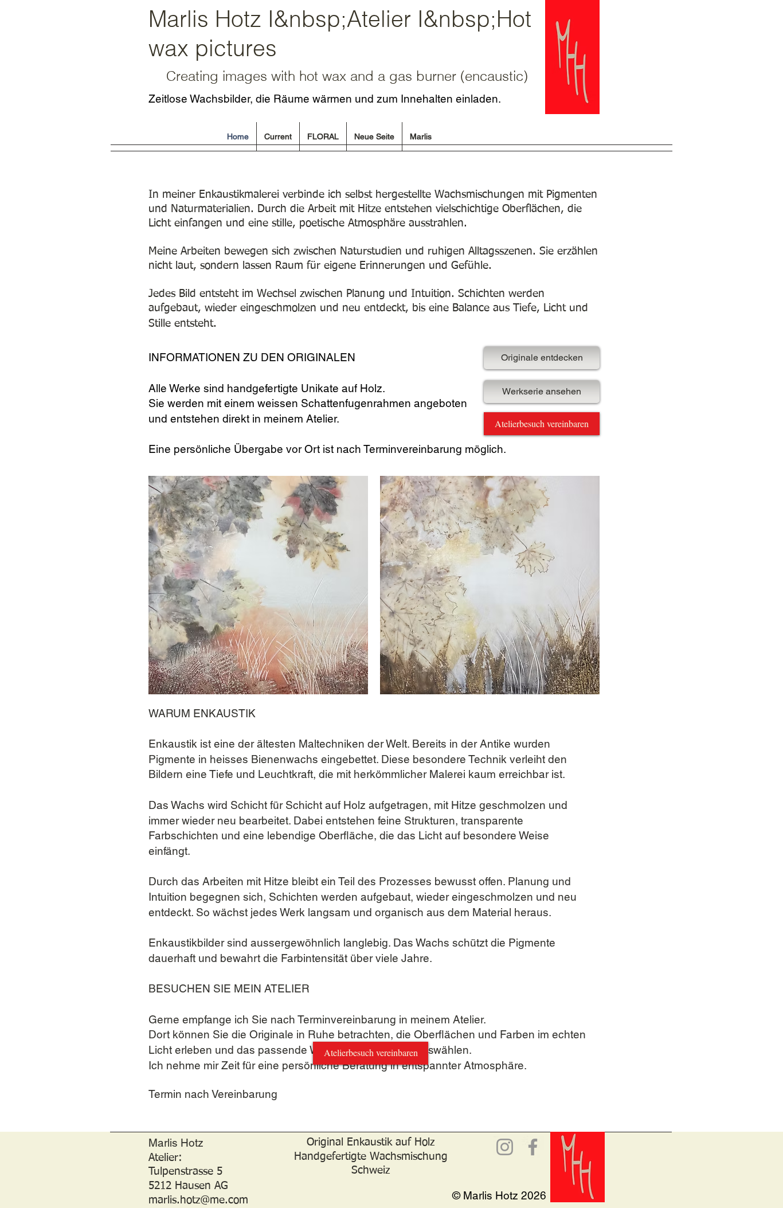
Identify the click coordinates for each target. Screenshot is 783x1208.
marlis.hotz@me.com (198, 1200)
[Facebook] (533, 1147)
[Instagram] (505, 1147)
